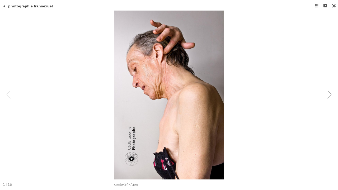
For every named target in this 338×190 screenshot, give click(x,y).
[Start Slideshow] (325, 6)
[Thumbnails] (317, 6)
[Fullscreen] (334, 6)
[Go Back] (4, 6)
